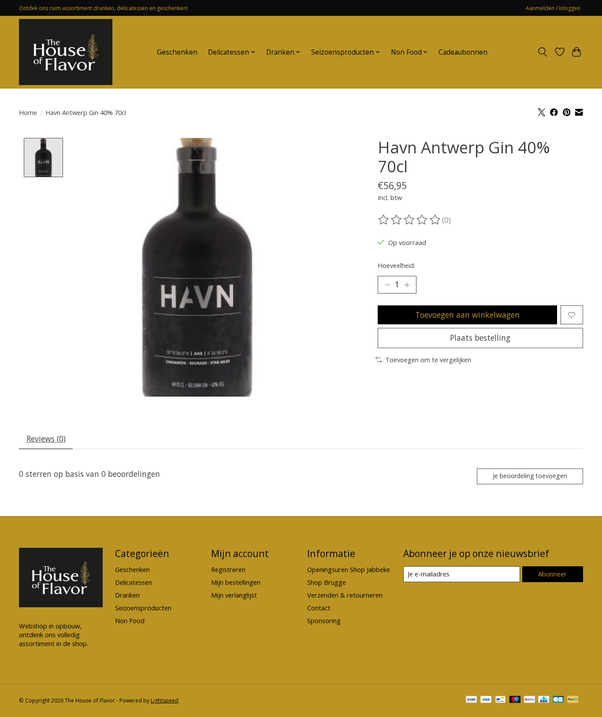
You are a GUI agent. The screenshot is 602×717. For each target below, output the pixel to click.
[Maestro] (515, 700)
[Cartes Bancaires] (558, 700)
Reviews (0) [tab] (46, 438)
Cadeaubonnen (462, 52)
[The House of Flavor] (65, 52)
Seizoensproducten (143, 607)
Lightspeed (164, 700)
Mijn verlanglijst (234, 595)
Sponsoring (324, 620)
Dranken (127, 595)
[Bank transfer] (471, 700)
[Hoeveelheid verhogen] (407, 285)
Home (28, 112)
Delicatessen (133, 582)
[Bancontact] (500, 700)
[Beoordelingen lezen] (410, 220)
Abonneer (552, 573)
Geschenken (177, 52)
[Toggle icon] (542, 52)
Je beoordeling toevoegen (530, 476)
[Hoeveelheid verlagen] (387, 285)
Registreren (228, 569)
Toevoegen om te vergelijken (428, 359)
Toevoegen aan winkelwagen (467, 314)
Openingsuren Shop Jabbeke (348, 569)
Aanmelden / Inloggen (553, 8)
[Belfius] (529, 700)
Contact (319, 607)
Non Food (130, 620)
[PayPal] (573, 700)
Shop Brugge (326, 582)
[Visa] (486, 700)
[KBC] (543, 700)
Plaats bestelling (480, 337)
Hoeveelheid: (396, 265)
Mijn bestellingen (235, 582)
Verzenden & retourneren (345, 595)
